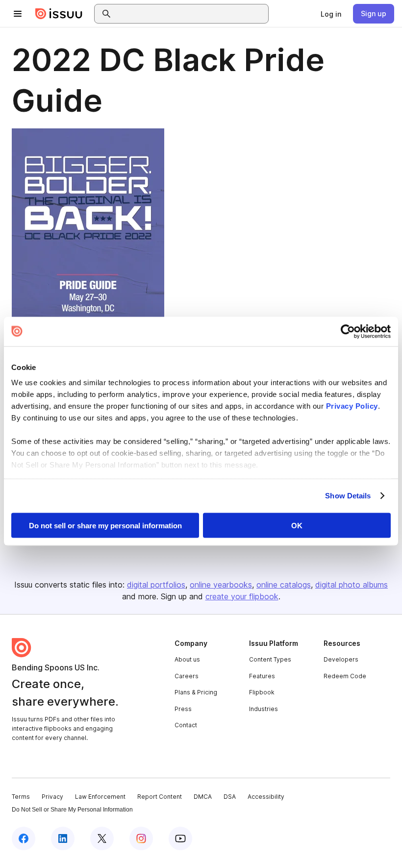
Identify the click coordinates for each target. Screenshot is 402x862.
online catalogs (283, 585)
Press (183, 709)
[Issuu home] (58, 13)
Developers (341, 659)
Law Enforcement (100, 796)
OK (296, 525)
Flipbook (262, 692)
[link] (331, 14)
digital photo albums (351, 585)
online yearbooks (221, 585)
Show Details (348, 496)
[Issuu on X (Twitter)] (102, 838)
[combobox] (190, 13)
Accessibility (266, 796)
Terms (21, 796)
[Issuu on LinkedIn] (63, 838)
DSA (230, 796)
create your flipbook (241, 596)
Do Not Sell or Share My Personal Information (72, 809)
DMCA (203, 796)
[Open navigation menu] (17, 14)
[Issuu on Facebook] (23, 838)
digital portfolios (156, 585)
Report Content (159, 796)
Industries (263, 709)
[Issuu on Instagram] (141, 838)
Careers (187, 676)
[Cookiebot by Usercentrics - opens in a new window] (348, 331)
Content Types (270, 659)
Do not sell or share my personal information (105, 525)
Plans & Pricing (196, 692)
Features (262, 676)
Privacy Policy (352, 406)
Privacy (52, 796)
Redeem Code (345, 676)
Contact (186, 725)
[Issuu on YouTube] (180, 838)
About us (187, 659)
